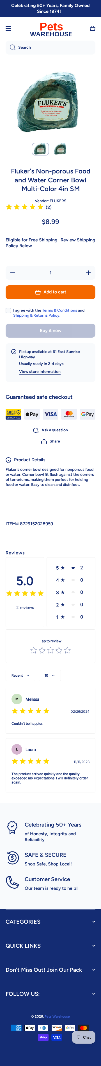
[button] (92, 28)
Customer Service (47, 879)
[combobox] (50, 48)
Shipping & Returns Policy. (36, 315)
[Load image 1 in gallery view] (40, 149)
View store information (40, 371)
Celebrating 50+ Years (53, 824)
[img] (25, 208)
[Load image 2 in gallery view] (60, 149)
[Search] (10, 48)
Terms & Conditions (59, 310)
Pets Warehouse (57, 1016)
